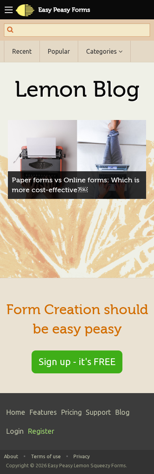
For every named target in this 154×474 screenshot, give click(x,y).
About (11, 456)
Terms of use (46, 456)
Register (41, 431)
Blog (122, 412)
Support (98, 412)
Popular (59, 51)
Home (15, 412)
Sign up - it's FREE (77, 361)
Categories (102, 51)
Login (15, 431)
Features (43, 412)
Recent (22, 51)
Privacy (81, 456)
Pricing (71, 412)
